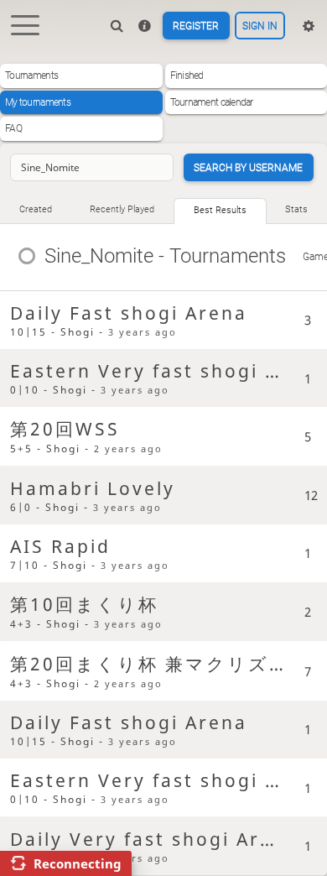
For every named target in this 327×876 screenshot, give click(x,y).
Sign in (260, 26)
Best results (220, 210)
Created (35, 209)
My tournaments (37, 102)
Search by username (248, 168)
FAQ (13, 128)
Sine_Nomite (98, 255)
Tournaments (31, 75)
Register (196, 26)
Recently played (122, 209)
